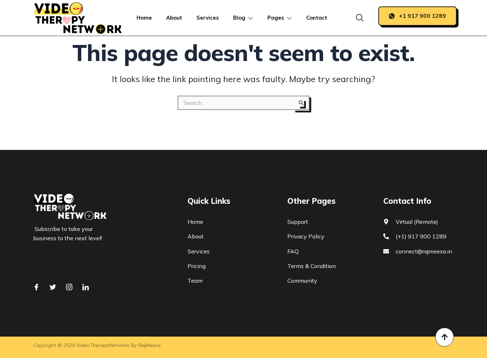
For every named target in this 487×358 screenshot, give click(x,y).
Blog (239, 17)
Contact (316, 17)
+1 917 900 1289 (422, 15)
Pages (275, 17)
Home (144, 17)
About (174, 17)
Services (207, 17)
